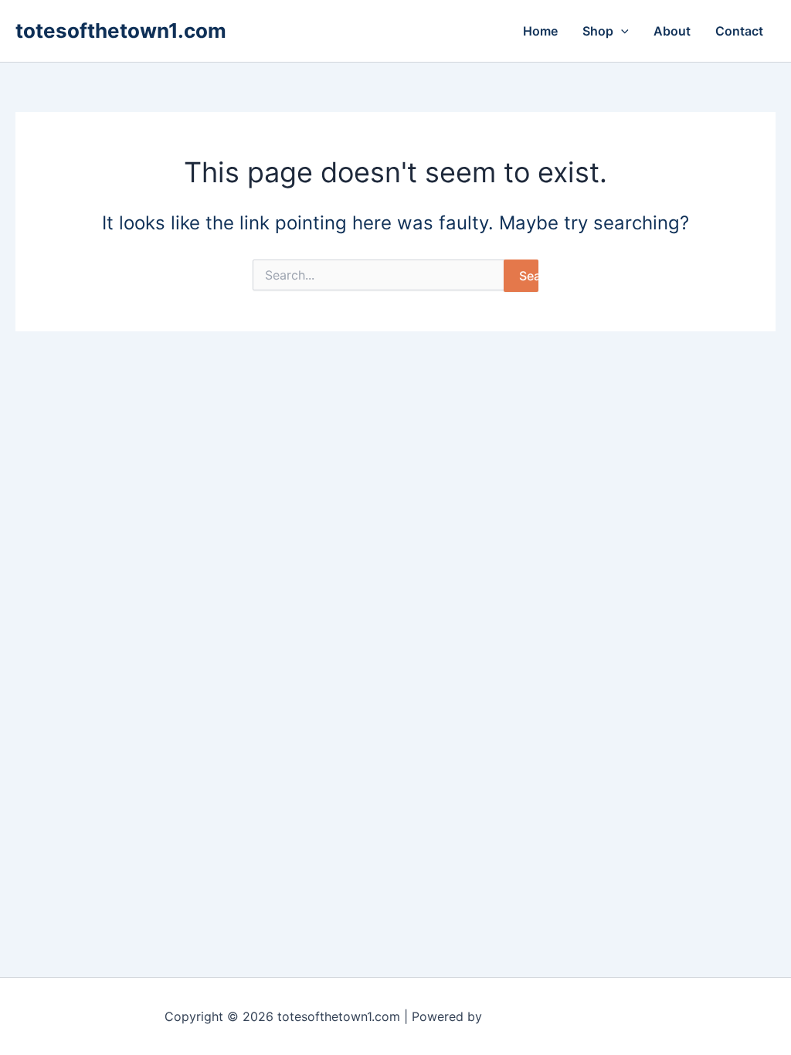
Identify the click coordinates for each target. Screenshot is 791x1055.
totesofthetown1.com (120, 30)
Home (540, 31)
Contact (739, 31)
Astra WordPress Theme (556, 1016)
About (672, 31)
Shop (597, 31)
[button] (621, 31)
